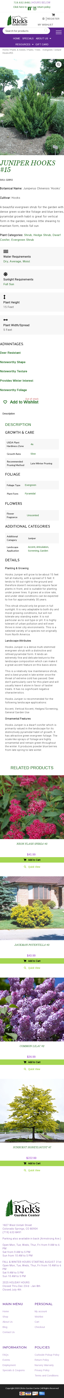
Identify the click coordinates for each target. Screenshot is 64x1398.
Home (16, 38)
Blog (5, 1327)
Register (51, 18)
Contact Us (9, 1332)
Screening (33, 550)
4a (32, 444)
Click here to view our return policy (32, 7)
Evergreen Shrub (22, 239)
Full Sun (8, 284)
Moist (26, 261)
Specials (28, 38)
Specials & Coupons (14, 1370)
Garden (44, 550)
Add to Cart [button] (34, 860)
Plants (30, 49)
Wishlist (39, 1316)
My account (41, 19)
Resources (23, 44)
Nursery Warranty (44, 1365)
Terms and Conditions (47, 1375)
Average (15, 261)
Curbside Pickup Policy (47, 1354)
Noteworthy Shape (13, 362)
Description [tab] (9, 413)
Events (6, 1360)
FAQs (6, 1354)
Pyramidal (30, 493)
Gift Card (41, 44)
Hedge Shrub (42, 235)
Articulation (42, 547)
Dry (5, 261)
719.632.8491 (22, 2)
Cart (37, 1321)
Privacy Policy (42, 1370)
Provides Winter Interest (16, 380)
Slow (33, 453)
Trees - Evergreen (44, 49)
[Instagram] (34, 9)
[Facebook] (29, 9)
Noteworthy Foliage (13, 390)
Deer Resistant (10, 352)
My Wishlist (42, 24)
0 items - (51, 14)
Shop (5, 1316)
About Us (42, 38)
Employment (9, 1365)
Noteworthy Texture (13, 371)
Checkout (40, 1327)
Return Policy (42, 1360)
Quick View (34, 866)
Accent (31, 547)
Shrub (28, 235)
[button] (58, 64)
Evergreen (30, 485)
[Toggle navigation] (59, 32)
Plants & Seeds (18, 49)
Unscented (33, 515)
